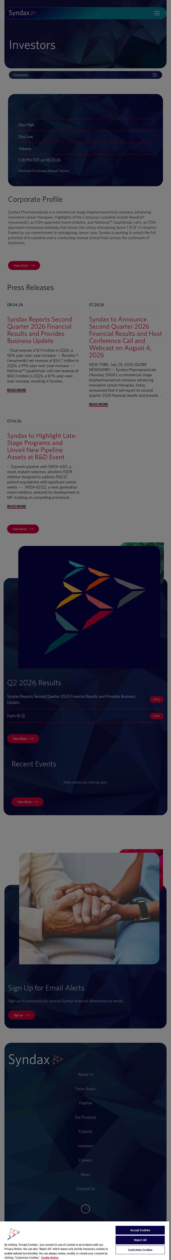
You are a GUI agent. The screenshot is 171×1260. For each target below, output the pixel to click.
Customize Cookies (140, 1250)
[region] (84, 1240)
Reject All (140, 1240)
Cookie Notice (50, 1257)
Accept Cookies (140, 1230)
